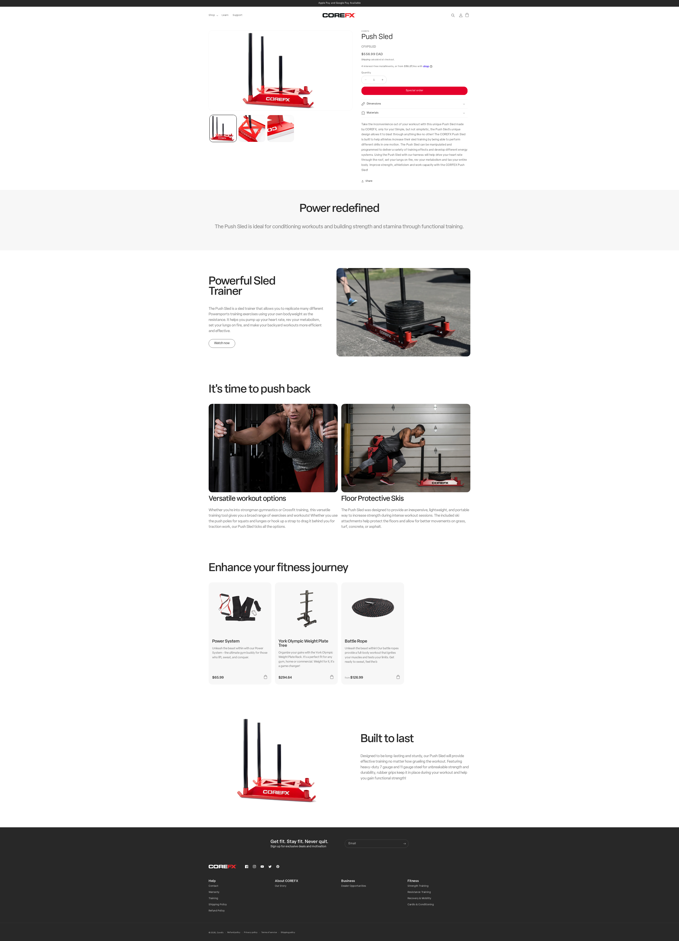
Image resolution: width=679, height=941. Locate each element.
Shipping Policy (218, 904)
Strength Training (418, 886)
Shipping (365, 60)
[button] (213, 15)
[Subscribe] (404, 844)
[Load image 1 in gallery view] (223, 128)
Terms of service (269, 933)
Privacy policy (251, 933)
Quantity (366, 73)
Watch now (222, 343)
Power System (226, 641)
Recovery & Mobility (419, 898)
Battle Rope (356, 641)
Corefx (220, 933)
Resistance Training (419, 892)
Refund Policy (217, 911)
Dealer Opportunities (353, 886)
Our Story (280, 886)
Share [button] (369, 181)
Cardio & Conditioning (421, 904)
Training (213, 898)
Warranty (214, 892)
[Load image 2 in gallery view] (251, 128)
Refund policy (233, 933)
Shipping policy (288, 933)
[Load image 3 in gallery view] (280, 128)
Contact (213, 886)
